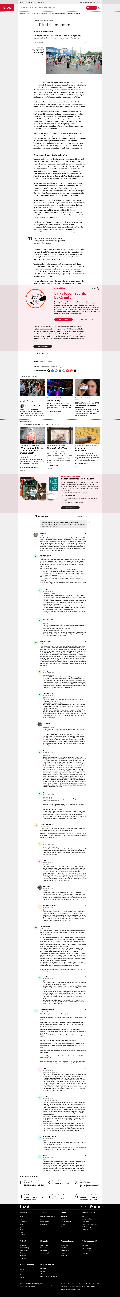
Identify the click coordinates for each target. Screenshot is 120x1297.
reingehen (23, 1258)
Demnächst (64, 1245)
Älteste (85, 516)
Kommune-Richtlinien (86, 1284)
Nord (21, 1232)
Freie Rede (23, 1255)
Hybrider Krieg (44, 1221)
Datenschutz (72, 1286)
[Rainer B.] (35, 535)
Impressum (79, 1286)
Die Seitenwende (66, 1221)
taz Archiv (85, 1253)
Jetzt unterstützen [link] (42, 346)
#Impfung (42, 361)
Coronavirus (44, 13)
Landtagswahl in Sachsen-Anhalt (48, 1218)
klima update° (24, 1250)
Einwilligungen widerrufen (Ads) (70, 1289)
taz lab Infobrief (45, 1253)
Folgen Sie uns (85, 1207)
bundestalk (23, 1245)
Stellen (63, 1224)
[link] (29, 7)
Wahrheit (22, 1235)
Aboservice (43, 1271)
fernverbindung (24, 1248)
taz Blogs (85, 1246)
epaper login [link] (96, 2)
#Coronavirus (50, 361)
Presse (63, 1227)
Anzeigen (22, 1277)
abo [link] (81, 2)
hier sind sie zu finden (52, 526)
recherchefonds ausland (89, 1224)
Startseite (22, 13)
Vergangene (65, 1253)
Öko (21, 1219)
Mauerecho (23, 1253)
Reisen (22, 1269)
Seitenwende (91, 1286)
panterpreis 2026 (87, 1229)
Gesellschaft (23, 1221)
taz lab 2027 (65, 1255)
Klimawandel (44, 1224)
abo (83, 1216)
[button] (99, 7)
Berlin (21, 1229)
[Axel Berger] (39, 724)
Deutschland (35, 13)
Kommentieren (45, 366)
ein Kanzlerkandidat (73, 249)
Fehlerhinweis (53, 366)
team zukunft (44, 1245)
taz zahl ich (85, 1221)
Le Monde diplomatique (89, 1251)
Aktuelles (64, 1216)
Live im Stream (65, 1250)
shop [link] (35, 2)
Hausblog (64, 1219)
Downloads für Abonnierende (49, 1276)
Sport (21, 1227)
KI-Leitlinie (96, 1284)
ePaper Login (44, 1274)
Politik (28, 13)
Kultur (21, 1224)
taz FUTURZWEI (87, 1248)
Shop (21, 1274)
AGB (85, 1286)
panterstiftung (86, 1227)
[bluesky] (95, 1207)
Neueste (79, 516)
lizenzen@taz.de (31, 1286)
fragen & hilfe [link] (40, 2)
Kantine (22, 1272)
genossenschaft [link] (87, 2)
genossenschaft (87, 1219)
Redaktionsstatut (73, 1284)
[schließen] (98, 288)
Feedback (43, 1269)
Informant (64, 1286)
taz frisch (43, 1248)
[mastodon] (91, 1207)
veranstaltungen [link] (28, 2)
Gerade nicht (93, 288)
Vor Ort (63, 1248)
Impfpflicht (49, 200)
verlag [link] (21, 2)
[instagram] (99, 1207)
